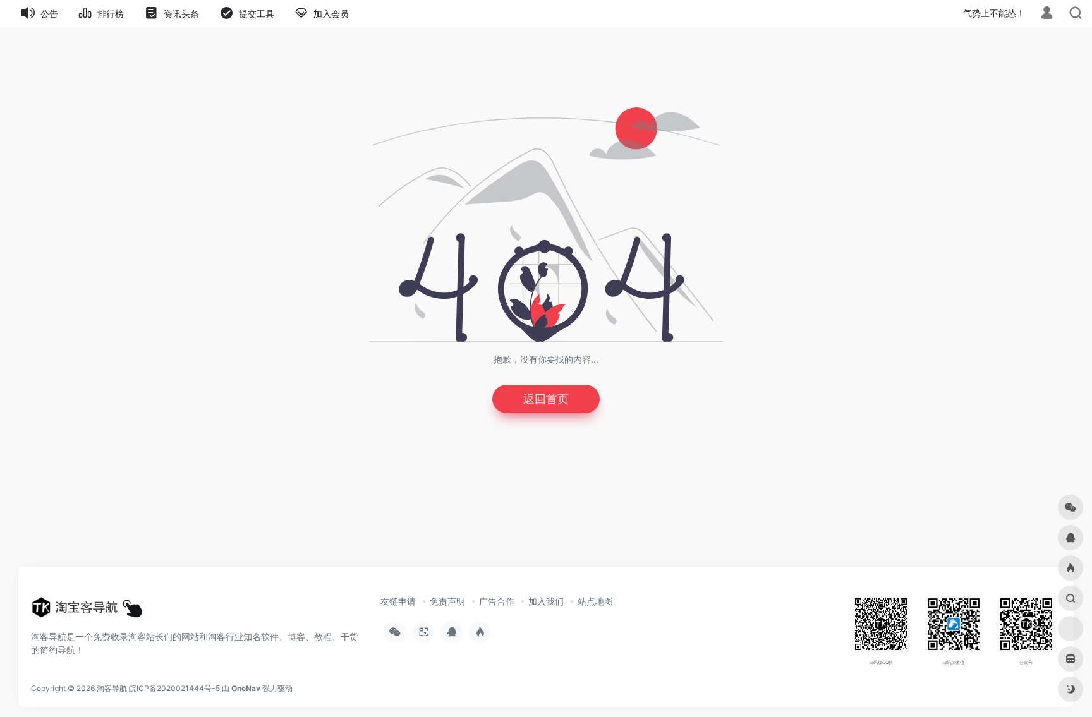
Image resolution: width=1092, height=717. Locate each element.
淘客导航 (112, 688)
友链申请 (398, 601)
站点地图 (595, 601)
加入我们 (546, 601)
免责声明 (447, 601)
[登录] (1046, 14)
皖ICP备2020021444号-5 (174, 688)
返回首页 (546, 399)
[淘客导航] (87, 611)
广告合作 (496, 601)
